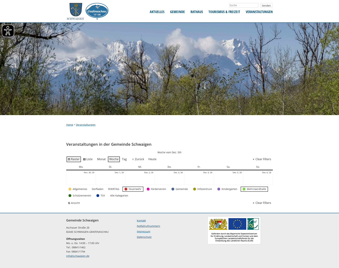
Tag (124, 159)
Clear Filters (263, 159)
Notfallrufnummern (148, 226)
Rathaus (197, 12)
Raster (74, 159)
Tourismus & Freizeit (224, 12)
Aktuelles (157, 12)
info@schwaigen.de (77, 256)
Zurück (139, 159)
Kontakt (141, 220)
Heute (152, 159)
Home (69, 124)
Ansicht (74, 203)
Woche (113, 159)
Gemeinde (177, 12)
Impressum (143, 231)
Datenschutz (144, 237)
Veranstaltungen (259, 12)
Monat (101, 159)
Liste (88, 159)
